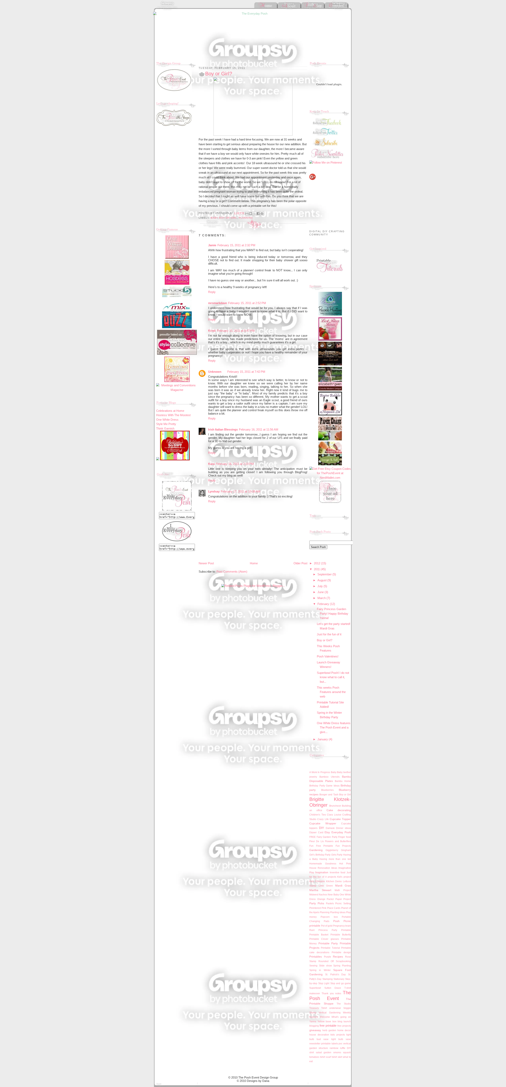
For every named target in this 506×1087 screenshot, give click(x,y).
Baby (214, 217)
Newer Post (206, 563)
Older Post (300, 563)
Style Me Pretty (166, 424)
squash (347, 1052)
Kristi (212, 330)
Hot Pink (345, 863)
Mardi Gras (343, 885)
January (323, 739)
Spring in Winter (320, 970)
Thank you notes (331, 993)
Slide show (325, 965)
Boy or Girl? (324, 640)
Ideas (334, 868)
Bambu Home (343, 781)
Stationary (338, 979)
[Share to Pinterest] (262, 213)
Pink (324, 908)
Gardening (316, 850)
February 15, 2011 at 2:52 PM (247, 303)
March (322, 598)
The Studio (344, 1003)
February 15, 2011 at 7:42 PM (246, 371)
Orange (321, 899)
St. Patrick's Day (335, 974)
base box (331, 1021)
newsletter (314, 1043)
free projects (344, 1025)
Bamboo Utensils (329, 776)
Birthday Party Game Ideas (324, 785)
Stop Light (323, 983)
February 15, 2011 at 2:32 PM (236, 245)
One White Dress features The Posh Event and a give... (333, 727)
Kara (211, 463)
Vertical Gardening (329, 1012)
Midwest (313, 894)
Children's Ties (317, 814)
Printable (346, 930)
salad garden (323, 1052)
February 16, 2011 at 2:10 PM (235, 463)
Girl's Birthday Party (319, 854)
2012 (317, 563)
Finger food (344, 837)
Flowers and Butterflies (338, 841)
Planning (246, 217)
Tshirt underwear (331, 1008)
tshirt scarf (325, 1057)
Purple (327, 956)
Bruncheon (335, 805)
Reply (212, 292)
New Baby (333, 894)
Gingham (346, 850)
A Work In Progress (319, 772)
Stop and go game (340, 983)
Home (254, 563)
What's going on (341, 1017)
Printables (315, 956)
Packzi (330, 899)
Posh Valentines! (327, 656)
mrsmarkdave (217, 303)
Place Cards (334, 908)
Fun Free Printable (321, 846)
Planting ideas (338, 912)
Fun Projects (343, 846)
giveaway (315, 1030)
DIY (321, 828)
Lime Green (326, 885)
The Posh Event (330, 995)
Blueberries (327, 790)
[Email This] (247, 213)
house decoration (319, 1034)
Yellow (321, 1021)
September (324, 574)
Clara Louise (334, 814)
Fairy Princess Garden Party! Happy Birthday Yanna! (332, 613)
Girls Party (337, 854)
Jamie (212, 245)
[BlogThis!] (251, 213)
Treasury (314, 1008)
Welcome (325, 1017)
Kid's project (344, 876)
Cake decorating (339, 810)
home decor (344, 1030)
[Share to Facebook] (258, 213)
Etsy (327, 832)
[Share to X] (254, 213)
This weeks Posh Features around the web (331, 692)
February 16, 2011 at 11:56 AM (258, 429)
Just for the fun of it (329, 634)
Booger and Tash (328, 794)
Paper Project (343, 899)
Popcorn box (329, 917)
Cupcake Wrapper (322, 823)
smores (337, 1052)
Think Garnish (165, 428)
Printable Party (328, 943)
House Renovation (319, 868)
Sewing (313, 965)
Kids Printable (317, 881)
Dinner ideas (343, 828)
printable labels (329, 1043)
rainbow (334, 1048)
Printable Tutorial (330, 948)
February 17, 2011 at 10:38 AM (240, 491)
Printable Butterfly (340, 934)
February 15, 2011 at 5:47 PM (236, 330)
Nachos (323, 894)
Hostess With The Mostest (173, 415)
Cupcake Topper (340, 819)
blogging (314, 1025)
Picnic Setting (343, 903)
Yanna (312, 1021)
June (321, 592)
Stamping (327, 979)
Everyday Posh (341, 832)
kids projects (337, 1034)
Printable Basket (318, 934)
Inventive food (337, 872)
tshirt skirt (337, 1057)
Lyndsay (214, 491)
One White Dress (167, 419)
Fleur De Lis (316, 841)
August (322, 580)
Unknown (214, 371)
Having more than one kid (335, 859)
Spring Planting (342, 965)
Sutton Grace (332, 988)
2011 (317, 569)
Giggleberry (332, 850)
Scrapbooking (343, 961)
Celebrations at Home (170, 410)
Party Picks (316, 903)
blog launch (344, 1021)
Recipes (338, 956)
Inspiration (321, 872)
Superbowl (315, 988)
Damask (330, 828)
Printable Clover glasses (324, 939)
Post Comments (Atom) (231, 571)
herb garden (329, 1030)
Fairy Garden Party (327, 837)
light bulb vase (341, 1039)
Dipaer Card (316, 832)
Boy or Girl (228, 217)
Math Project (343, 890)
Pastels (330, 903)
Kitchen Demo (334, 881)
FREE (312, 837)
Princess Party (327, 930)
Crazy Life (323, 819)
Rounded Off (326, 961)
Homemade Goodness (322, 863)
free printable (328, 1025)
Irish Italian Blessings (223, 429)
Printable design (341, 952)
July (320, 586)
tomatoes (314, 1057)
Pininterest (315, 908)
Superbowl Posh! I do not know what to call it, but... (333, 677)
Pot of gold (326, 925)
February (323, 604)
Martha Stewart (320, 890)
